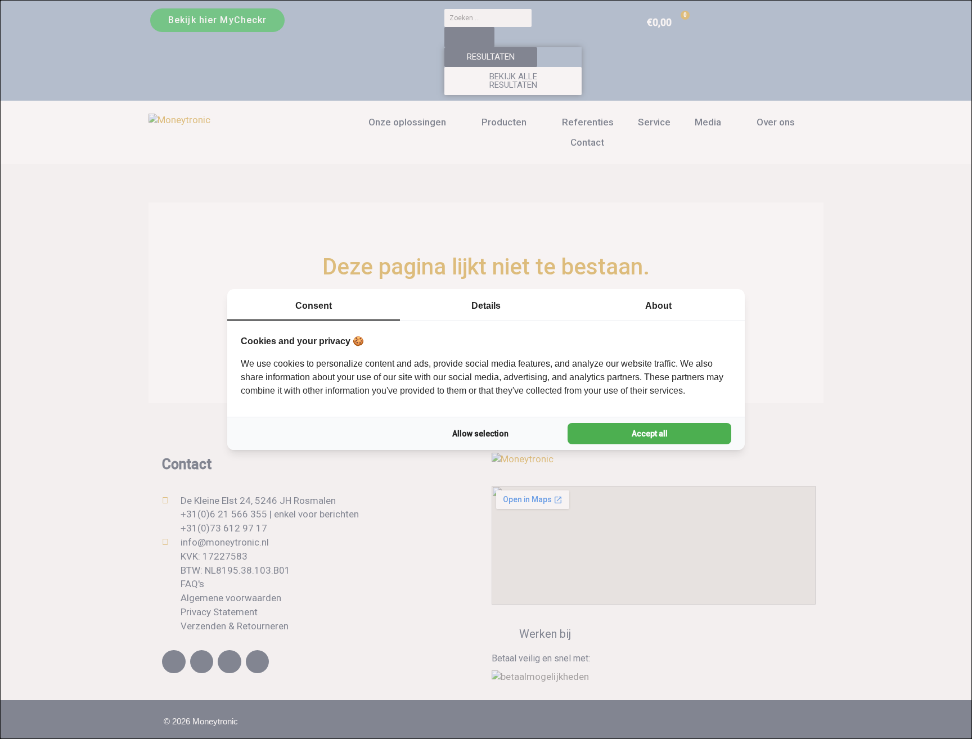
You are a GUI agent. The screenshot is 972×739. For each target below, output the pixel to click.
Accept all (650, 433)
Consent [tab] (313, 305)
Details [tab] (486, 305)
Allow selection (480, 433)
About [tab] (658, 305)
